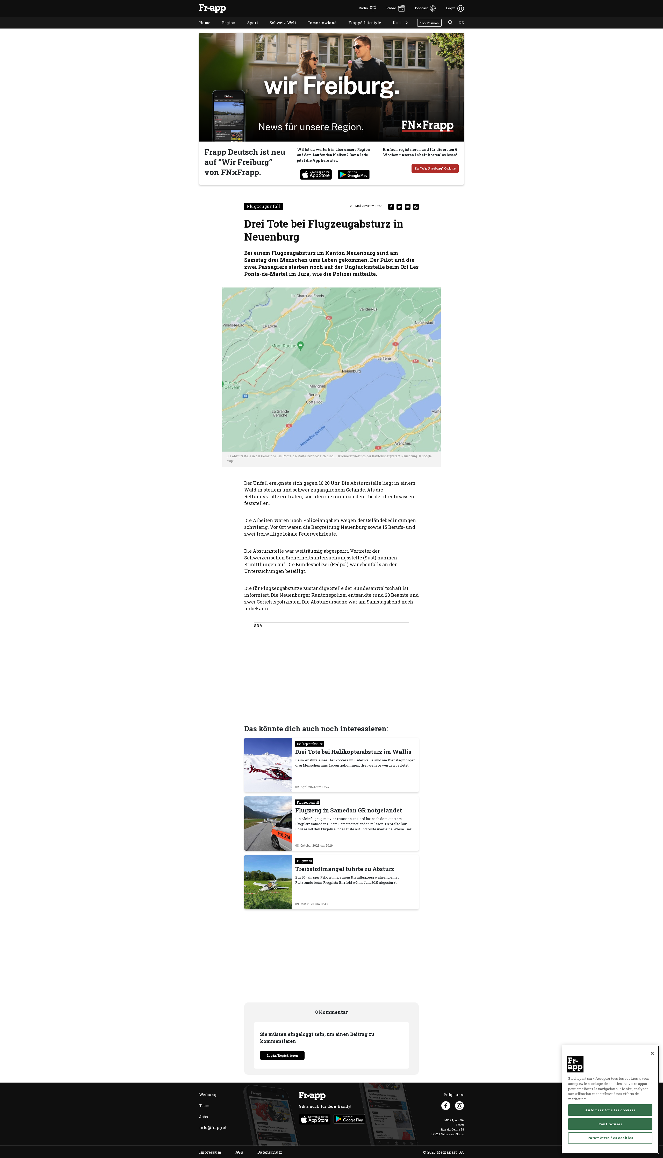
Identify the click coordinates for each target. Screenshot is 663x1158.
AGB (239, 1152)
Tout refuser (610, 1123)
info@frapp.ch (213, 1127)
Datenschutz (269, 1152)
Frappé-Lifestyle (360, 29)
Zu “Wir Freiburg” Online (435, 168)
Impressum (210, 1152)
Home (200, 29)
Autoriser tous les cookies (610, 1109)
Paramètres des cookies (610, 1137)
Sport (248, 29)
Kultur (395, 29)
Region (225, 29)
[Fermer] (652, 1053)
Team (204, 1105)
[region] (610, 1099)
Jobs (203, 1116)
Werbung (208, 1094)
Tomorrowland (318, 29)
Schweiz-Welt (279, 29)
